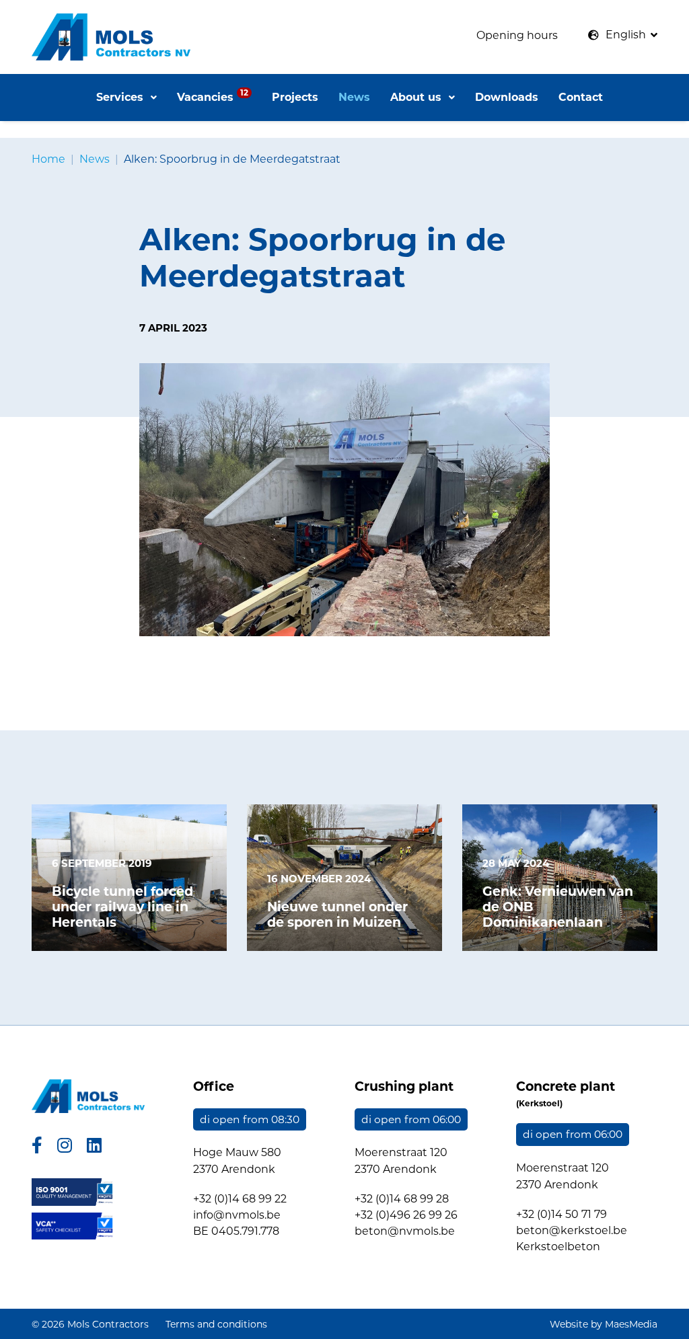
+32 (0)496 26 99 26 (406, 1215)
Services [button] (121, 97)
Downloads (506, 97)
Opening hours (517, 35)
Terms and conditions (216, 1324)
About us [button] (417, 97)
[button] (622, 35)
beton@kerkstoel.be (571, 1230)
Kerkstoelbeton (558, 1246)
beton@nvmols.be (405, 1231)
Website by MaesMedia (603, 1324)
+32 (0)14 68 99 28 (402, 1198)
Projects (295, 97)
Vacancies (212, 95)
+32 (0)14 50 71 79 (561, 1214)
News (354, 97)
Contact (580, 97)
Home (48, 159)
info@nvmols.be (237, 1215)
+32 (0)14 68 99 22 (240, 1198)
